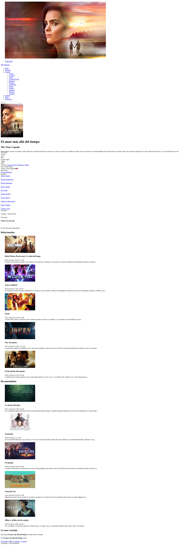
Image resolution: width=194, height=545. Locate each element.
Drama (11, 86)
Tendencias (8, 99)
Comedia (12, 75)
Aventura (12, 94)
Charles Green (5, 209)
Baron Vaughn (5, 187)
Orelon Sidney (5, 198)
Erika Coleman (5, 205)
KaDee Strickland (6, 183)
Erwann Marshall (6, 172)
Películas (8, 70)
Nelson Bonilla (5, 194)
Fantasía (11, 83)
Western (11, 92)
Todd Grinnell (5, 176)
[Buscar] (21, 103)
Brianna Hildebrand (7, 179)
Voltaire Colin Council (8, 201)
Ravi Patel (4, 190)
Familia (11, 88)
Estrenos (7, 95)
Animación (12, 85)
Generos (7, 72)
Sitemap (17, 541)
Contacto (24, 541)
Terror (11, 77)
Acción (11, 74)
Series (7, 97)
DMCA (11, 541)
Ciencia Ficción (14, 79)
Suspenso (12, 90)
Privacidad (4, 541)
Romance (12, 81)
